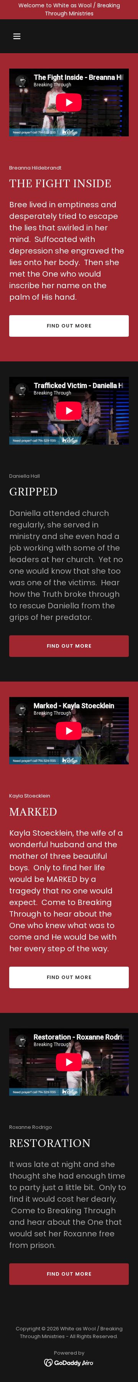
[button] (18, 36)
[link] (69, 1362)
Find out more (69, 325)
